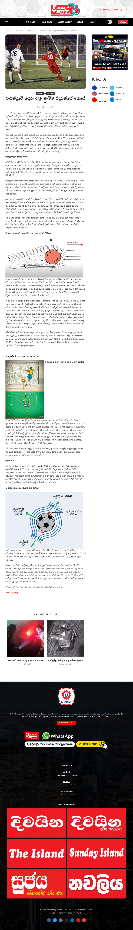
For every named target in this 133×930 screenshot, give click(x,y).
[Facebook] (6, 9)
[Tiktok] (33, 9)
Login (92, 22)
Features (19, 31)
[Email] (26, 9)
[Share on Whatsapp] (57, 604)
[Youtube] (78, 920)
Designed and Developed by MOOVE (66, 913)
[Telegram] (30, 9)
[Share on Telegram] (63, 604)
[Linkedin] (19, 9)
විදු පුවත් (30, 22)
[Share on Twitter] (40, 604)
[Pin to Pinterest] (46, 604)
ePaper (123, 22)
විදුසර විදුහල (65, 22)
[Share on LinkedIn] (51, 604)
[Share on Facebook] (34, 604)
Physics (31, 31)
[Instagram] (15, 9)
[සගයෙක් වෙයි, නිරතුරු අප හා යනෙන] (25, 638)
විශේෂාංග (47, 22)
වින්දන (80, 22)
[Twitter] (11, 9)
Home (7, 31)
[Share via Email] (68, 604)
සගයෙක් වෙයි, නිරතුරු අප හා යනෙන (25, 660)
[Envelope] (84, 920)
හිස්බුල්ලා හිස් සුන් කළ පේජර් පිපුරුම (65, 660)
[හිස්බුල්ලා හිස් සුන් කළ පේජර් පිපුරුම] (65, 638)
